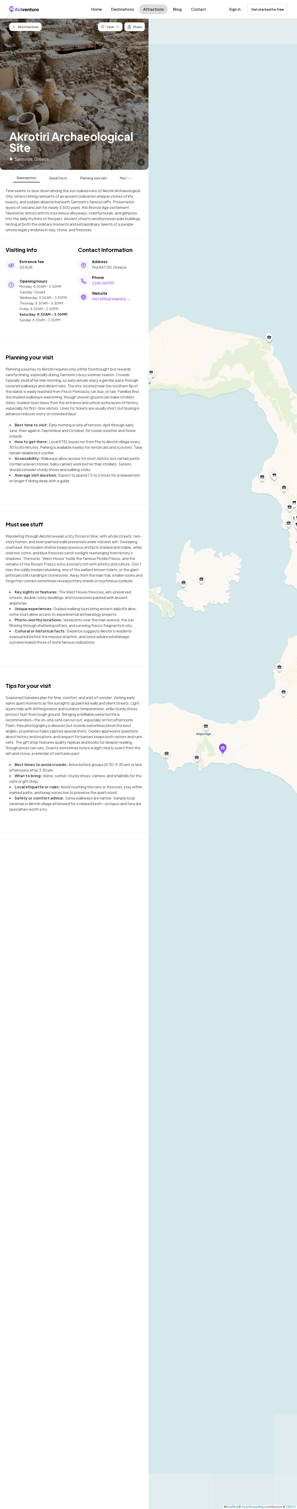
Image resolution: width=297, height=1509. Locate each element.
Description (26, 178)
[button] (222, 749)
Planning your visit (93, 178)
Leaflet (232, 1507)
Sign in (235, 9)
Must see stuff (130, 178)
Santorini (23, 159)
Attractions (153, 9)
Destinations (122, 9)
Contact (198, 9)
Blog (177, 9)
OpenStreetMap (253, 1507)
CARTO (291, 1507)
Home (96, 9)
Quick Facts (58, 178)
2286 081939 (103, 283)
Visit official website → (111, 298)
